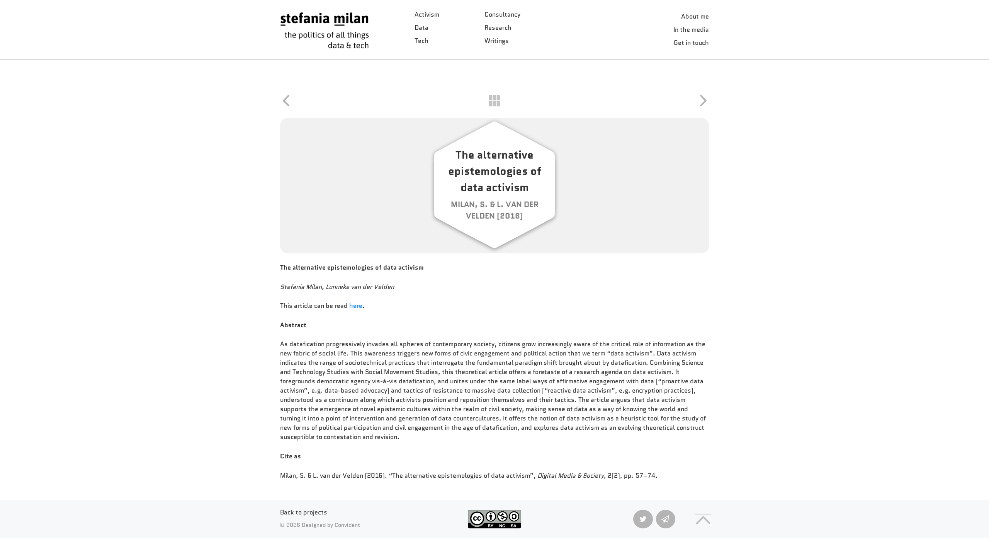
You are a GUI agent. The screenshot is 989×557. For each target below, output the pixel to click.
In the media (691, 29)
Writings (496, 40)
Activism (427, 14)
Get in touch (691, 42)
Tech (421, 40)
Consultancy (502, 14)
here (355, 305)
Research (497, 27)
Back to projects (303, 512)
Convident (347, 525)
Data (421, 27)
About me (695, 16)
